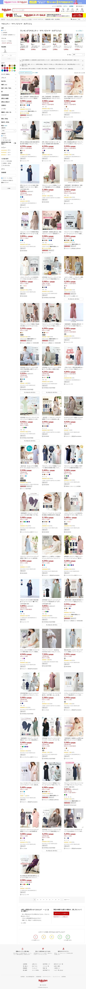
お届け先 (3, 127)
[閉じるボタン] (82, 60)
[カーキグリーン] (15, 66)
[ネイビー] (5, 70)
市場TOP (3, 19)
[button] (80, 6)
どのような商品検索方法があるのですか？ (31, 918)
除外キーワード (4, 182)
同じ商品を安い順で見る (73, 299)
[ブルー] (2, 70)
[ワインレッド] (5, 68)
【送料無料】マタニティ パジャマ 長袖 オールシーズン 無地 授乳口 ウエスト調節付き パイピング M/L (29, 740)
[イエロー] (12, 68)
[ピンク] (2, 68)
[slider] (1, 52)
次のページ (66, 899)
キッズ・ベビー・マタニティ (13, 19)
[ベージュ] (12, 66)
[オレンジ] (10, 68)
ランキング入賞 (25, 113)
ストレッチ (3, 114)
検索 (9, 58)
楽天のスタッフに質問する (61, 913)
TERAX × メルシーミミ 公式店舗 (73, 486)
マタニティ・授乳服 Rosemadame (73, 436)
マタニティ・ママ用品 (26, 19)
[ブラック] (2, 66)
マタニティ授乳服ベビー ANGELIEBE (30, 343)
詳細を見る (70, 68)
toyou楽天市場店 (47, 666)
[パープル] (7, 70)
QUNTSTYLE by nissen (71, 805)
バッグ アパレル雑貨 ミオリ (72, 296)
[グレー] (5, 66)
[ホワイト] (7, 66)
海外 (6, 125)
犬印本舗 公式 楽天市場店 (49, 297)
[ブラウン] (10, 66)
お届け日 (3, 133)
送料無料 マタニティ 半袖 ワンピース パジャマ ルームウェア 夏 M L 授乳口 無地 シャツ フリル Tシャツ (73, 558)
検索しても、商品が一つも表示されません (31, 920)
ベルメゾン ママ (25, 117)
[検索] (57, 10)
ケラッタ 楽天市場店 (26, 488)
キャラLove (46, 710)
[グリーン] (15, 68)
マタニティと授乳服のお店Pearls (73, 248)
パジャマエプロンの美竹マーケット (30, 532)
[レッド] (7, 68)
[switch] (15, 143)
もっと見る (23, 922)
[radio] (1, 30)
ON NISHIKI (46, 202)
